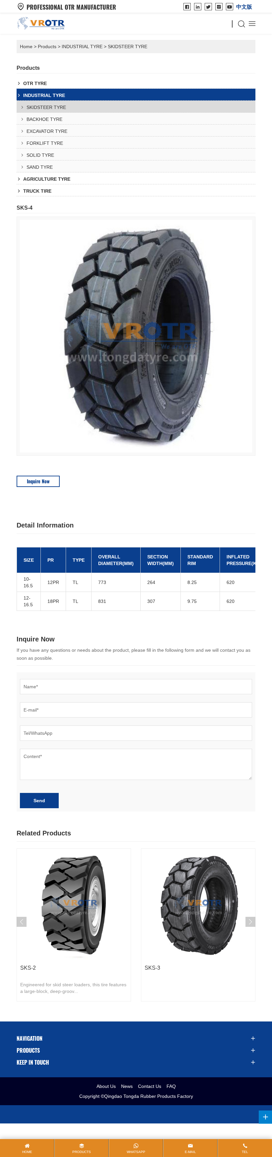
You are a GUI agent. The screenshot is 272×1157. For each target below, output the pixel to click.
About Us (106, 1086)
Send (39, 800)
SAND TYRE (40, 167)
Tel (245, 1152)
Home (26, 46)
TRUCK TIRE (37, 191)
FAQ (171, 1086)
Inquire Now (38, 481)
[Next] (250, 922)
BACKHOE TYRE (44, 119)
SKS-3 (152, 968)
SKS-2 (28, 968)
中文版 (244, 7)
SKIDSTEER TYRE (127, 46)
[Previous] (22, 922)
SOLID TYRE (40, 155)
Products (47, 46)
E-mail (190, 1152)
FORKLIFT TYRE (45, 143)
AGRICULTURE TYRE (46, 179)
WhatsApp (136, 1152)
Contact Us (149, 1086)
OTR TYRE (35, 83)
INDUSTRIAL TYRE (82, 46)
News (127, 1086)
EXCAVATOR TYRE (47, 131)
